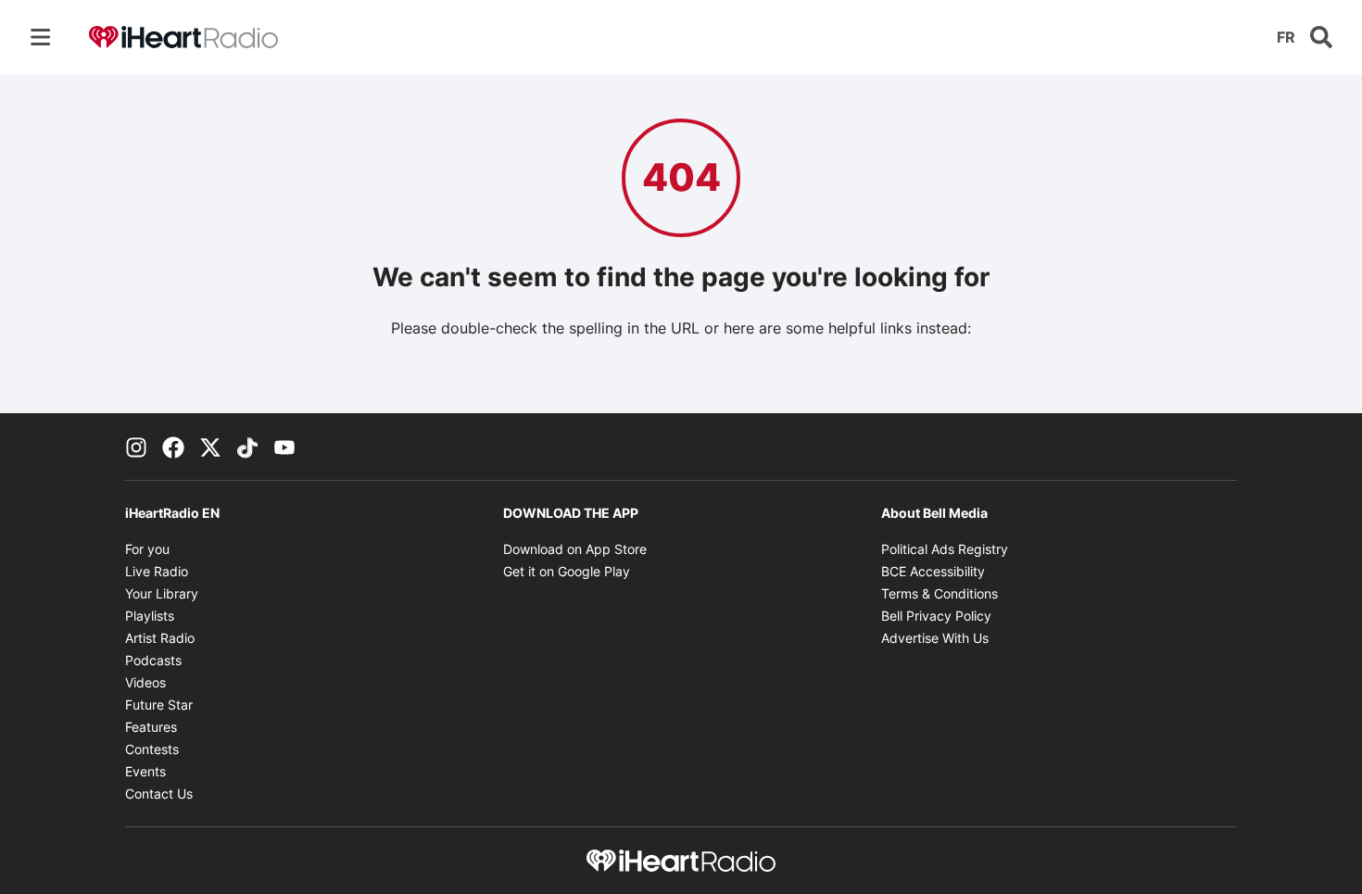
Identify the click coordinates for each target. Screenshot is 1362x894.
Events (145, 771)
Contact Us (159, 793)
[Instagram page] (136, 446)
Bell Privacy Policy (936, 615)
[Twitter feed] (210, 446)
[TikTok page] (247, 446)
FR (1286, 37)
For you (147, 549)
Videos (145, 682)
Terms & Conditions (939, 593)
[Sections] (40, 37)
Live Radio (156, 571)
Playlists (149, 615)
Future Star (159, 704)
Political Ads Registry (944, 549)
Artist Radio (160, 638)
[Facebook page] (173, 446)
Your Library (161, 593)
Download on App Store (575, 549)
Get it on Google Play (566, 571)
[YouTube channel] (284, 446)
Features (151, 727)
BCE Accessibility (933, 571)
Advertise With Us (935, 638)
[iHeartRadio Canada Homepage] (183, 37)
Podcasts (153, 660)
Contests (152, 749)
